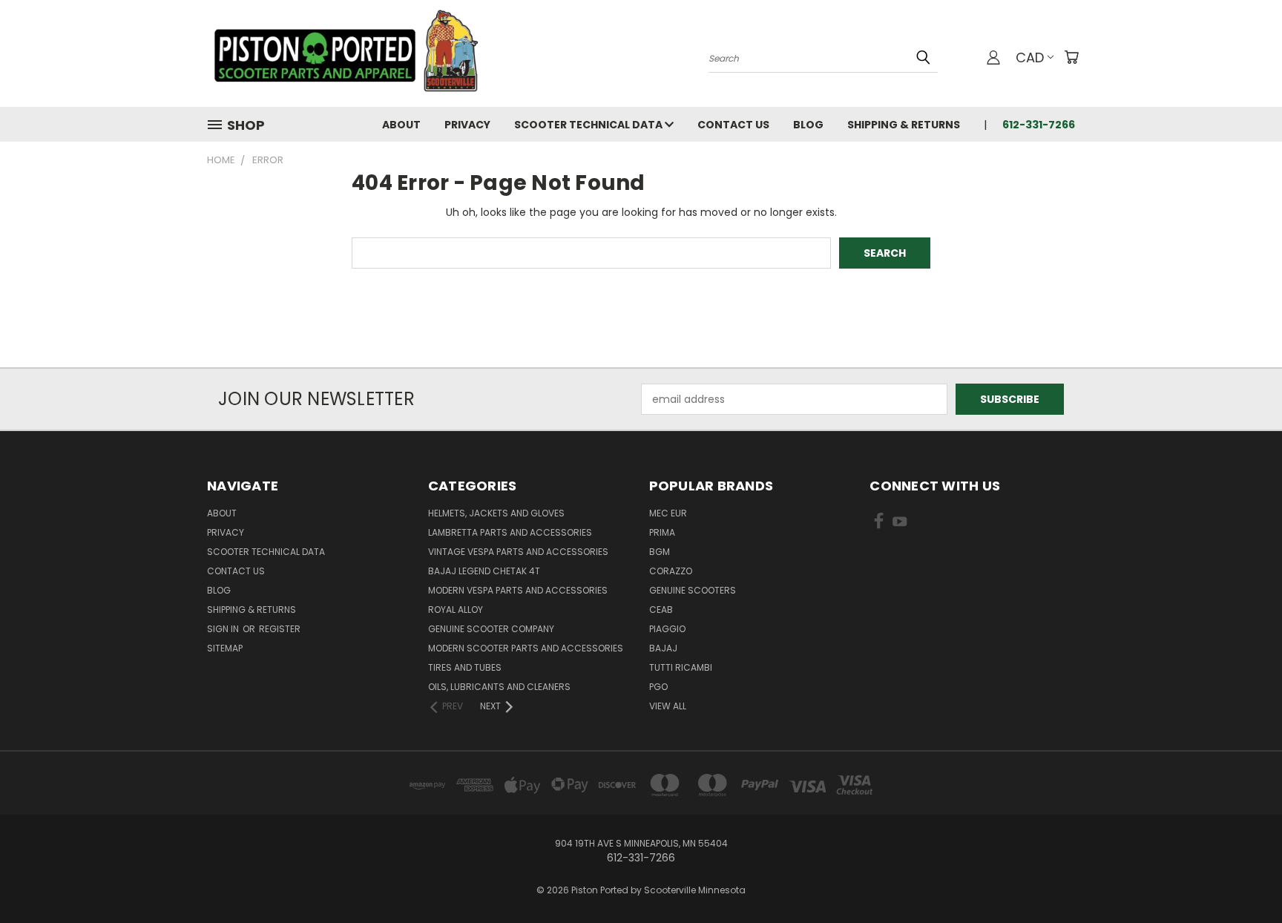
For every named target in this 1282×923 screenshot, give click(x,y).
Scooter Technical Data (589, 124)
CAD (1030, 57)
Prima (662, 532)
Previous (1243, 876)
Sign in (224, 629)
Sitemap (225, 648)
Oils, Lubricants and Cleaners (499, 686)
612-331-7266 (1038, 124)
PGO (658, 686)
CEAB (661, 609)
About (401, 124)
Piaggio (667, 629)
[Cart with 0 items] (1071, 57)
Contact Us (733, 124)
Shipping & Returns (903, 124)
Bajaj (663, 648)
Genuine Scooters (692, 590)
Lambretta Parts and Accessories (510, 532)
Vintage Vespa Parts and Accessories (518, 551)
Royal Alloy (455, 609)
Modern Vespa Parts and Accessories (518, 590)
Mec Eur (668, 513)
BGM (659, 551)
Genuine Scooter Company (491, 629)
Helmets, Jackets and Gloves (496, 513)
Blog (808, 124)
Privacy (467, 124)
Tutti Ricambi (680, 667)
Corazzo (670, 571)
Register (279, 629)
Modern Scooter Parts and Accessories (525, 648)
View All (667, 706)
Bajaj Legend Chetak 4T (484, 571)
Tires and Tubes (465, 667)
